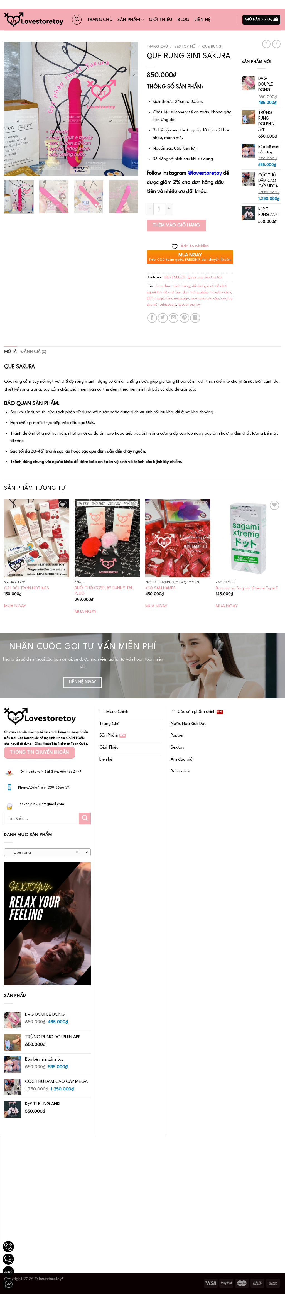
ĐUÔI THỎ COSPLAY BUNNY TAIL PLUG (104, 591)
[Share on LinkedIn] (195, 318)
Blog (183, 20)
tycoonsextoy (189, 304)
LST (150, 298)
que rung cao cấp (205, 298)
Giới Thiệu (160, 20)
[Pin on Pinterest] (184, 318)
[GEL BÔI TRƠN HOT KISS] (36, 538)
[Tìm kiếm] (77, 19)
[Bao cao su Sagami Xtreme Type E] (248, 538)
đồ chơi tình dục (175, 292)
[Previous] (14, 108)
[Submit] (85, 818)
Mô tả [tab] (10, 352)
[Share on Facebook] (152, 318)
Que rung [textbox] (44, 852)
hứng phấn (199, 292)
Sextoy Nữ (185, 46)
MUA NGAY (15, 606)
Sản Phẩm (128, 20)
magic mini (163, 298)
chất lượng (181, 286)
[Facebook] (8, 1284)
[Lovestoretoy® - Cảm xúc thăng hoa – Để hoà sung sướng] (33, 20)
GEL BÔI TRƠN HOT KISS (26, 588)
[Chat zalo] (8, 1271)
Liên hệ (202, 20)
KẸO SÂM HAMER (160, 588)
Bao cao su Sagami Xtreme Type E (247, 588)
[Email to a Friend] (173, 318)
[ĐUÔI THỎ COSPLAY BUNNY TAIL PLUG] (107, 538)
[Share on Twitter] (163, 318)
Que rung (212, 46)
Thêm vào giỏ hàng (176, 225)
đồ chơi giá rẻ (202, 286)
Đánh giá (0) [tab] (33, 352)
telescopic (167, 304)
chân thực (163, 286)
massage (181, 298)
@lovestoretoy (205, 173)
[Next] (129, 108)
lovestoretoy (220, 292)
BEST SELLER (175, 277)
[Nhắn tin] (8, 1259)
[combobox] (47, 852)
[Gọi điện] (8, 1246)
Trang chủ (100, 20)
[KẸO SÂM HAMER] (177, 538)
